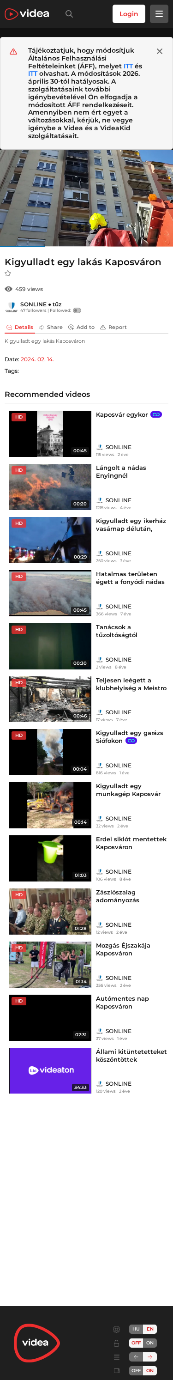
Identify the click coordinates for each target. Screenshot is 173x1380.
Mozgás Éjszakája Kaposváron (123, 949)
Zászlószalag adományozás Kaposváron (117, 900)
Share (55, 327)
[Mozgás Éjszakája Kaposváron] (50, 965)
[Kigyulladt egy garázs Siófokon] (50, 752)
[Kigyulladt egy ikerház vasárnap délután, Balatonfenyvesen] (50, 540)
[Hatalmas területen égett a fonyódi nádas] (50, 593)
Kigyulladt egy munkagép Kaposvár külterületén (128, 793)
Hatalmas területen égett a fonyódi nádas (130, 577)
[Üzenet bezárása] (159, 51)
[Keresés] (67, 14)
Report (117, 327)
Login (128, 14)
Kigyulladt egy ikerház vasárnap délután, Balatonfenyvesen (131, 528)
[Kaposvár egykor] (50, 434)
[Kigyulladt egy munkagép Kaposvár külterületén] (50, 805)
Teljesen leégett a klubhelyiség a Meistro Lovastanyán (131, 687)
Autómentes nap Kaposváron (122, 1002)
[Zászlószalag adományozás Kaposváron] (50, 911)
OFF (136, 1371)
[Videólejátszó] (86, 198)
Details (24, 327)
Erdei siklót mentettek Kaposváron (131, 843)
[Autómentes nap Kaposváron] (50, 1018)
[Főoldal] (27, 14)
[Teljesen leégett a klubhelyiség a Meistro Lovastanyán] (50, 699)
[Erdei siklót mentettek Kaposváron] (50, 858)
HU (136, 1329)
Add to (86, 327)
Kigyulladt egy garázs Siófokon (129, 736)
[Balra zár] (136, 1357)
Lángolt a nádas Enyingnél (121, 471)
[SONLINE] (11, 307)
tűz (57, 304)
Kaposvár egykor (122, 414)
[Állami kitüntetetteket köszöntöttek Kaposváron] (50, 1071)
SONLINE (33, 304)
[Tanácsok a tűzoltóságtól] (50, 646)
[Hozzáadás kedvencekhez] (8, 273)
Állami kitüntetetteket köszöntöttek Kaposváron (131, 1059)
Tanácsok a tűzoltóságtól (116, 630)
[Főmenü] (159, 14)
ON (150, 1343)
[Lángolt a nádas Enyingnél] (50, 487)
